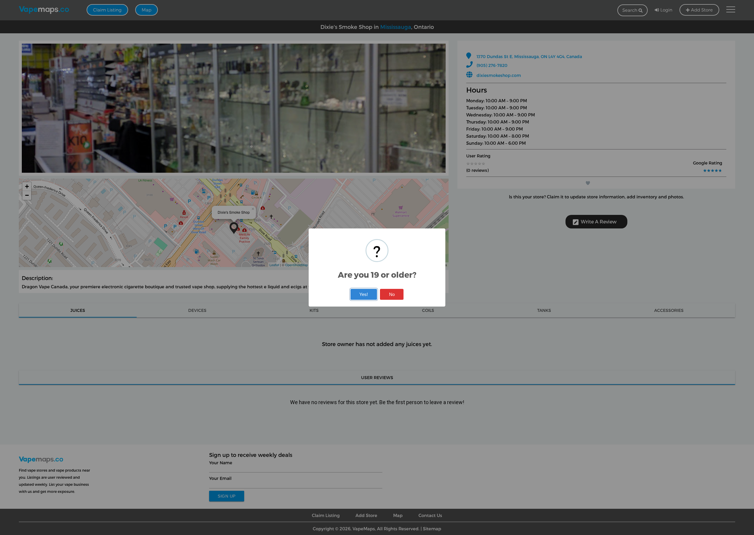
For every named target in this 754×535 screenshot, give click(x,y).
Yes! (363, 294)
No (392, 294)
